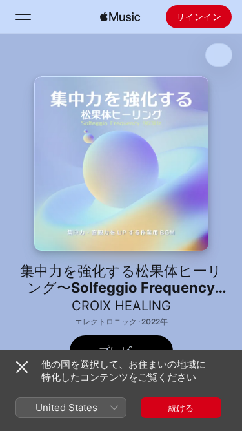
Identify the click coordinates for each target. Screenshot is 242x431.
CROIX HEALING (121, 305)
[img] (120, 17)
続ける (181, 408)
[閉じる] (22, 367)
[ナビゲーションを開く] (23, 17)
